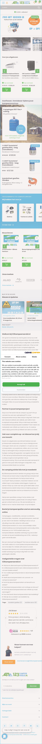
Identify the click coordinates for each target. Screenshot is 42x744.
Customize (21, 390)
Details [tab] (34, 357)
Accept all (21, 384)
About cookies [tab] (21, 357)
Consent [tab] (7, 357)
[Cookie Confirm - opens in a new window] (32, 352)
